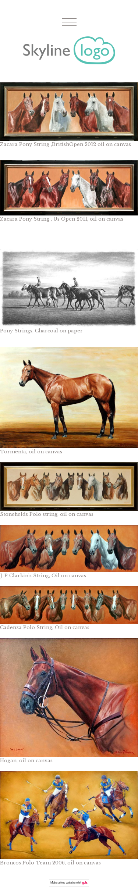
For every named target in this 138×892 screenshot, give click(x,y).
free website (67, 882)
